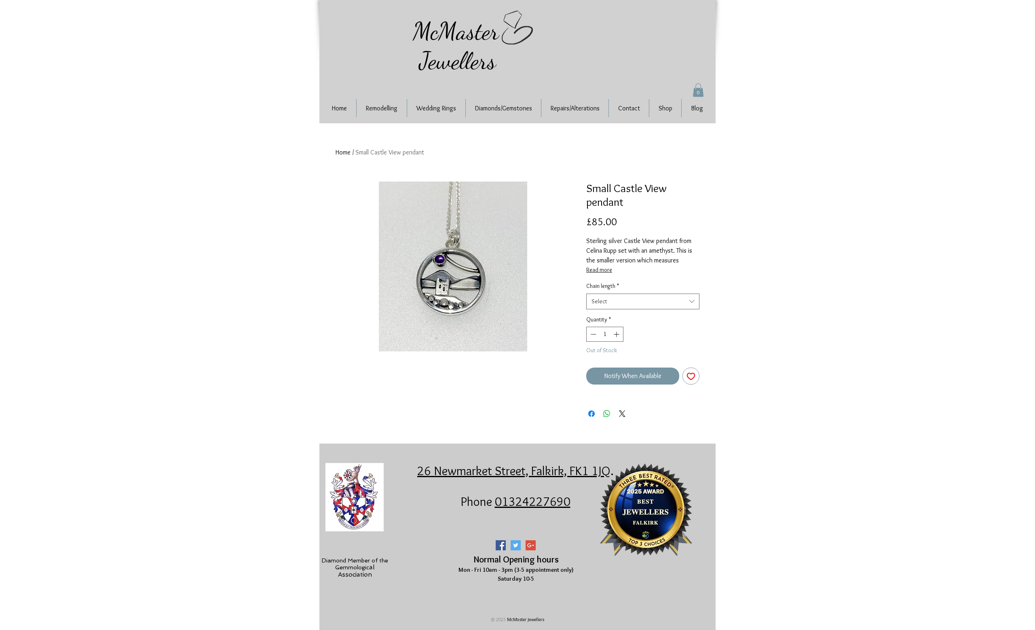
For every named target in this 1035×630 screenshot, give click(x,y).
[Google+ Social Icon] (531, 545)
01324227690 (532, 501)
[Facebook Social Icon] (501, 545)
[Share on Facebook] (591, 414)
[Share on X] (622, 414)
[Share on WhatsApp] (607, 414)
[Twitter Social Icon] (516, 545)
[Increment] (617, 334)
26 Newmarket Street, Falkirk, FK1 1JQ (513, 470)
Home (343, 152)
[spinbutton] (605, 334)
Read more (599, 269)
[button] (698, 90)
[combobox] (642, 301)
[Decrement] (592, 334)
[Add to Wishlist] (690, 376)
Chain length (602, 286)
